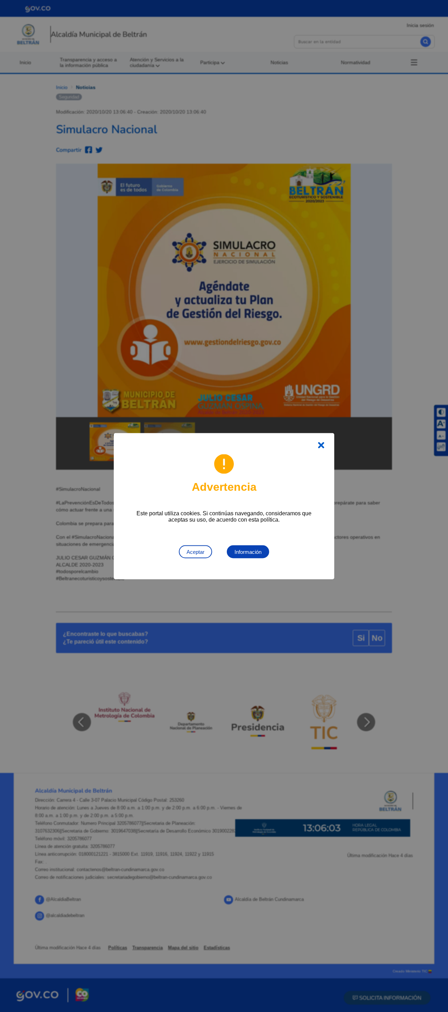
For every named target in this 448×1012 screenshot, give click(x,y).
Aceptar (195, 552)
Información (247, 552)
